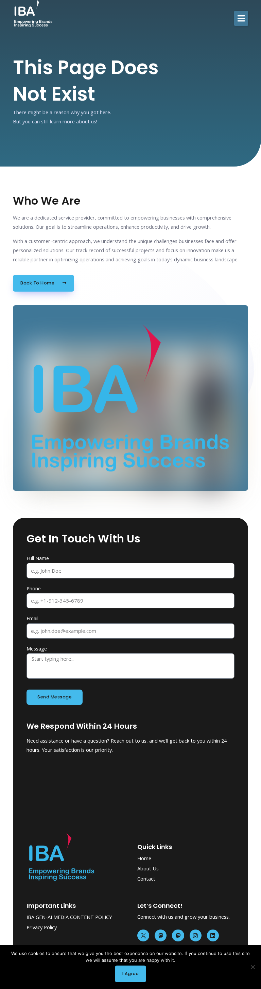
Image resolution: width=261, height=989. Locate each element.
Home (144, 858)
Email (32, 618)
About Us (148, 868)
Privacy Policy (42, 927)
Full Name (38, 558)
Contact (146, 878)
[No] (252, 967)
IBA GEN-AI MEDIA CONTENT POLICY (69, 917)
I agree (130, 973)
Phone (34, 588)
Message (37, 648)
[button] (241, 18)
